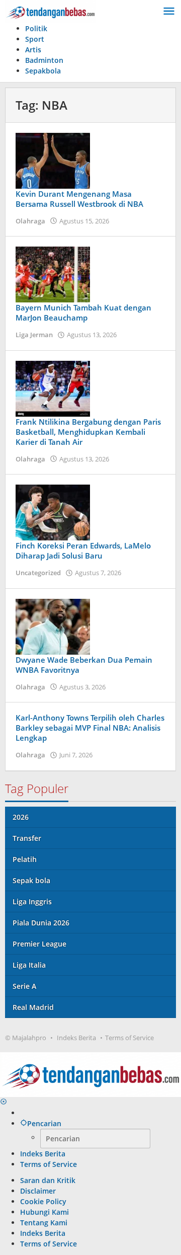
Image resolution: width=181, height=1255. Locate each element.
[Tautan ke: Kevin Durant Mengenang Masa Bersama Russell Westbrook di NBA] (53, 160)
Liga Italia (29, 965)
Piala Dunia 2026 (41, 922)
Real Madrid (33, 1007)
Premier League (39, 944)
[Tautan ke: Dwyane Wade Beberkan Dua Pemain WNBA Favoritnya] (53, 626)
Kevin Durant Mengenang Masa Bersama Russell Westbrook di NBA (79, 199)
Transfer (27, 838)
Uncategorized (38, 572)
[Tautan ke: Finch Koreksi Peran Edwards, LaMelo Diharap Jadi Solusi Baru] (53, 511)
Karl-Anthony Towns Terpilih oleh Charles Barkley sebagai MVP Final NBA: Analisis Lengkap (90, 728)
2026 (21, 817)
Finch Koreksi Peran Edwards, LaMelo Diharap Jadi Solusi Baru (83, 550)
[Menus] (169, 12)
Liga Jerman (34, 334)
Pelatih (25, 859)
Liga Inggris (32, 901)
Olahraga (30, 220)
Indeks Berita (76, 1037)
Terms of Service (129, 1037)
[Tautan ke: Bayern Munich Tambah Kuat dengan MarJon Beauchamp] (53, 273)
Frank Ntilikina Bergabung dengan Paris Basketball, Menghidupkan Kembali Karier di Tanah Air (88, 432)
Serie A (24, 986)
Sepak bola (31, 880)
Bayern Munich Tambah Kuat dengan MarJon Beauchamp (83, 312)
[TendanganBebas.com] (50, 11)
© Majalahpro (25, 1037)
